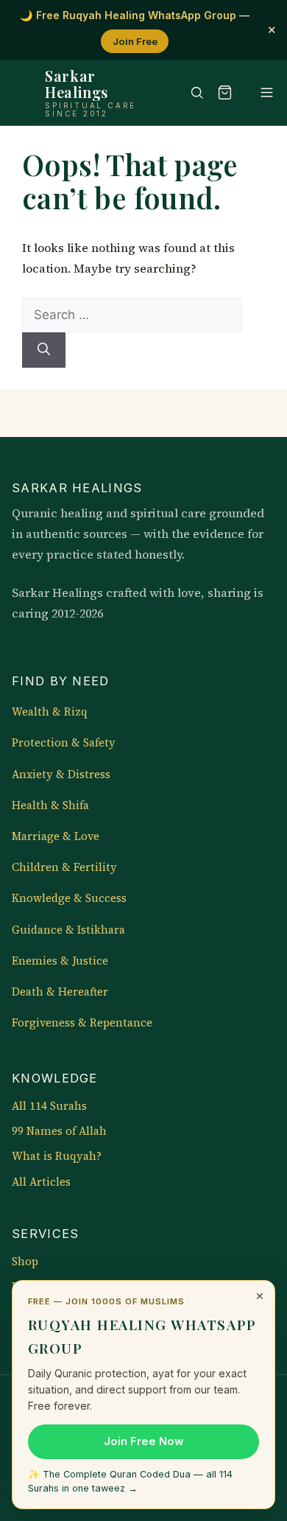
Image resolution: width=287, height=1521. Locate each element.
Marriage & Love (55, 836)
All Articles (41, 1182)
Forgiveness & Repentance (82, 1022)
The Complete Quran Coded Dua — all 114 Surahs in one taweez (130, 1481)
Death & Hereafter (60, 992)
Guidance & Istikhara (68, 930)
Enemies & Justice (60, 961)
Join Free (135, 41)
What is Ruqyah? (57, 1156)
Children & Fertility (64, 867)
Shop (25, 1261)
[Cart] (224, 92)
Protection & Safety (64, 742)
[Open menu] (259, 92)
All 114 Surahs (49, 1106)
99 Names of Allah (59, 1131)
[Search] (189, 92)
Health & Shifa (50, 805)
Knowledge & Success (69, 898)
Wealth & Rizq (50, 711)
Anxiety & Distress (61, 774)
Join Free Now (143, 1441)
